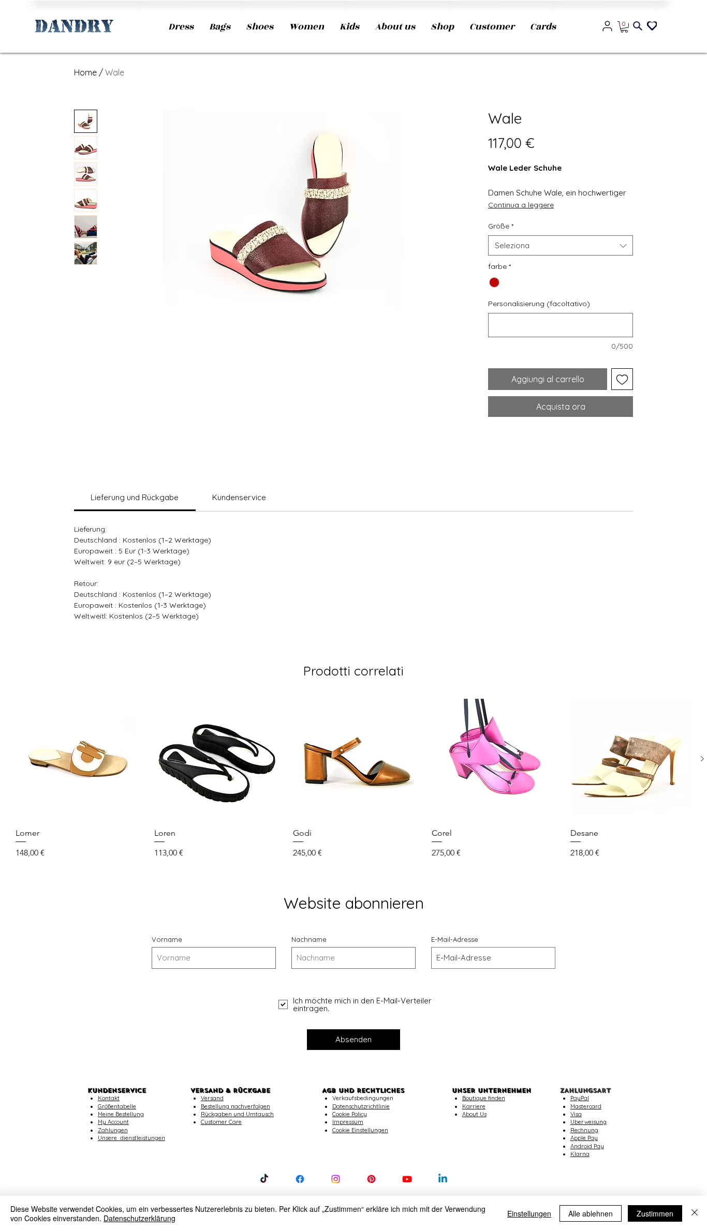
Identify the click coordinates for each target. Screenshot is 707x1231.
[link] (135, 497)
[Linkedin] (442, 1179)
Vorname (167, 939)
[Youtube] (407, 1179)
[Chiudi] (694, 1213)
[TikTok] (264, 1179)
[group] (353, 779)
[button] (624, 27)
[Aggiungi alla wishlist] (622, 379)
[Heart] (652, 25)
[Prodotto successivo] (702, 758)
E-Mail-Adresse (454, 939)
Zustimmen (655, 1213)
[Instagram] (335, 1179)
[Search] (637, 26)
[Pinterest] (371, 1179)
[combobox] (560, 245)
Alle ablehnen (590, 1213)
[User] (607, 26)
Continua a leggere (521, 204)
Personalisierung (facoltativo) (539, 303)
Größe (500, 226)
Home (85, 72)
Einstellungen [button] (529, 1213)
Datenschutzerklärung (139, 1218)
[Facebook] (299, 1179)
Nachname (309, 939)
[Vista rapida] (76, 759)
